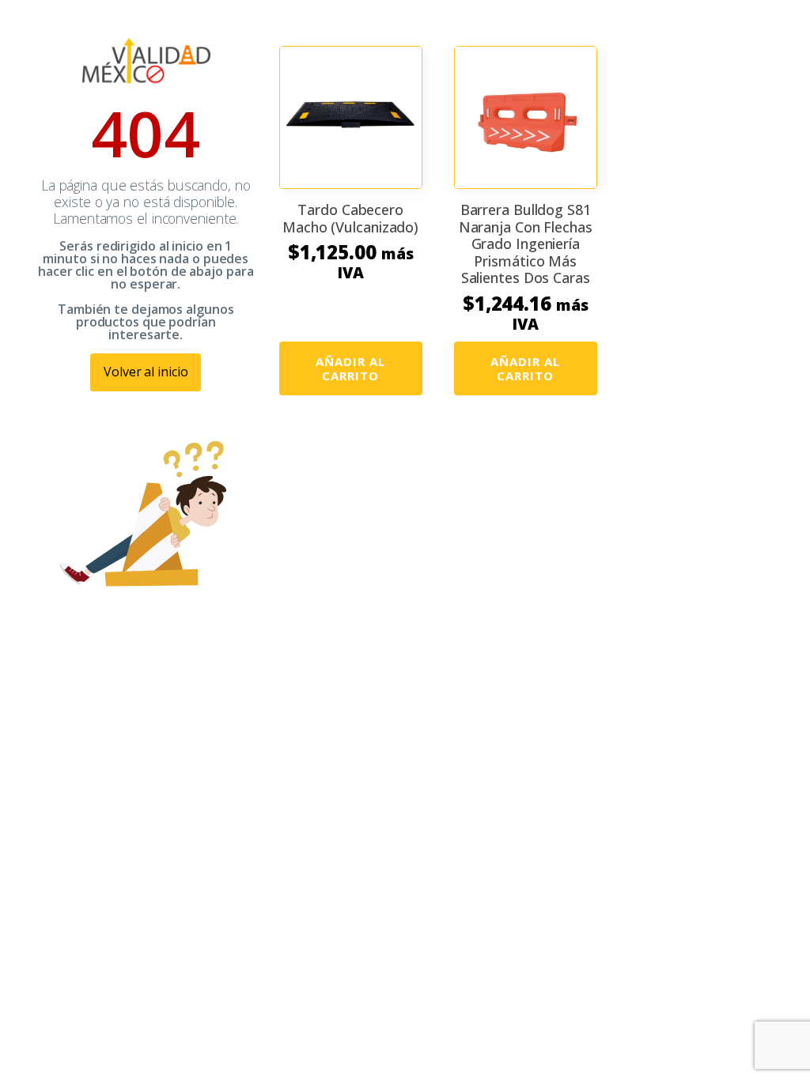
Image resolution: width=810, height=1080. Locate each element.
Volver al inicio (145, 371)
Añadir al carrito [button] (350, 368)
